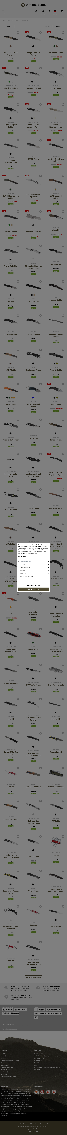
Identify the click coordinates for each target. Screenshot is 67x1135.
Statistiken (22, 564)
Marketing (22, 570)
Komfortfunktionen (25, 567)
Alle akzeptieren (33, 589)
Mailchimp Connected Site (26, 576)
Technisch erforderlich (25, 561)
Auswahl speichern (33, 585)
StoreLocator (23, 573)
